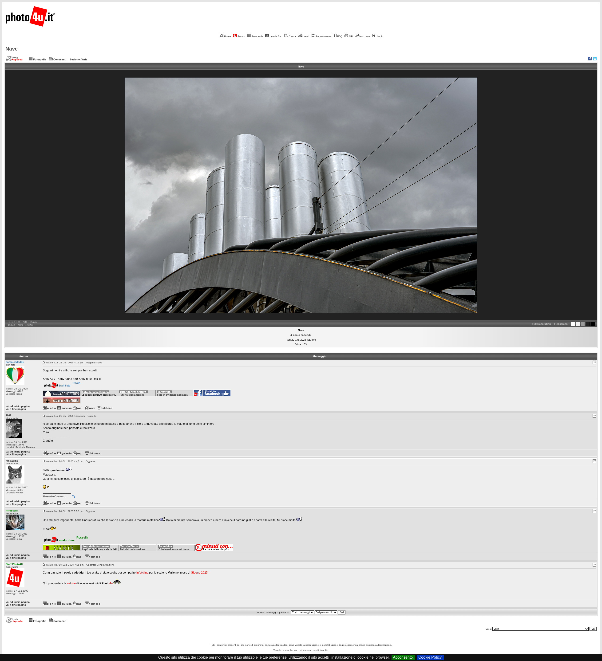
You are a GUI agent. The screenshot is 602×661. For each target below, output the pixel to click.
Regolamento (323, 36)
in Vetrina (142, 572)
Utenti (305, 36)
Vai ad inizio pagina (18, 406)
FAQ (339, 36)
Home (227, 36)
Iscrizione (364, 36)
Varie (84, 59)
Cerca (292, 36)
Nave (11, 49)
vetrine (71, 583)
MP (351, 36)
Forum (241, 36)
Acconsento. (403, 657)
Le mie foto (276, 36)
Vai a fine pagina (16, 409)
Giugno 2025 (199, 572)
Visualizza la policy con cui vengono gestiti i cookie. (301, 650)
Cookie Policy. (430, 657)
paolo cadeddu (302, 335)
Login (380, 36)
